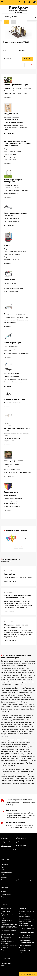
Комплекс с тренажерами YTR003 (16, 42)
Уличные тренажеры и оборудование (13, 181)
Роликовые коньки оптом (26, 940)
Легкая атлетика (22, 93)
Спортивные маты (9, 441)
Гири (5, 346)
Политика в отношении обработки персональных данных (18, 880)
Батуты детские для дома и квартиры (15, 251)
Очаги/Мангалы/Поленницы (12, 464)
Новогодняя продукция (26, 935)
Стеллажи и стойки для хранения (14, 91)
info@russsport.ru (6, 846)
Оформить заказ (6, 897)
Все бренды (24, 530)
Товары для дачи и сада (13, 461)
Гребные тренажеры (10, 379)
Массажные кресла (9, 320)
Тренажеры (24, 190)
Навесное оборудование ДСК (12, 438)
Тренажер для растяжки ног (12, 403)
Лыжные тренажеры (25, 945)
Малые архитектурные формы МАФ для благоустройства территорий (7, 937)
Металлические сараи (10, 472)
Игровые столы (10, 280)
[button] (28, 974)
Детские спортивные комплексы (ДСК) (25, 922)
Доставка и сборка (6, 872)
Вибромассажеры (9, 317)
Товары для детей (11, 492)
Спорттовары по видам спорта (16, 85)
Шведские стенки (11, 114)
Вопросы (3, 874)
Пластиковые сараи (25, 472)
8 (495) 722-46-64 (6, 838)
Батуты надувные (9, 257)
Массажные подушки (10, 322)
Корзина (3, 891)
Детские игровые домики (11, 157)
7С (26, 538)
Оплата (3, 869)
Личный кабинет (6, 894)
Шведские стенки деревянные (12, 119)
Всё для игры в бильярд (11, 291)
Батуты (7, 246)
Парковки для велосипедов (12, 218)
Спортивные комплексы (11, 149)
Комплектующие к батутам (12, 259)
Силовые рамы (13, 346)
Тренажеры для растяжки (14, 399)
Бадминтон (7, 88)
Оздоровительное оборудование (24, 951)
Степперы (7, 382)
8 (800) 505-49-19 (21, 838)
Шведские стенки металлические (13, 122)
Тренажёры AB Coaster (10, 353)
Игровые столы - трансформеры (13, 288)
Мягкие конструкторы (10, 503)
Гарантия (4, 867)
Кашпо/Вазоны (8, 467)
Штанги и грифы (24, 353)
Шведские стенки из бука (11, 117)
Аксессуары (22, 948)
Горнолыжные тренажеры (26, 932)
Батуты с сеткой (9, 249)
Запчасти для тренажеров (27, 942)
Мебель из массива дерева (12, 469)
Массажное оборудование (14, 314)
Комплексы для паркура (11, 185)
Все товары (8, 97)
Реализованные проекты (11, 188)
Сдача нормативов (9, 93)
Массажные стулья (22, 317)
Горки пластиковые (10, 159)
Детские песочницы (10, 154)
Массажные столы (22, 320)
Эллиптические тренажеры (12, 376)
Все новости (5, 561)
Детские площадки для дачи (12, 151)
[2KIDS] (11, 538)
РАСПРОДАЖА (5, 911)
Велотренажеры (22, 379)
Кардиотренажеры (11, 373)
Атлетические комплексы (11, 190)
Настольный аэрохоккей (11, 286)
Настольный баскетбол (11, 294)
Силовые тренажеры (12, 343)
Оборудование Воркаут (11, 193)
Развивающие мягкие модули (13, 498)
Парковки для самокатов (11, 221)
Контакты (4, 877)
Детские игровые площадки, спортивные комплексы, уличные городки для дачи (17, 143)
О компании (4, 864)
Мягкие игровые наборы (11, 495)
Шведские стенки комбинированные (14, 125)
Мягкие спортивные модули (12, 506)
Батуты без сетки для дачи (12, 254)
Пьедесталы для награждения (22, 88)
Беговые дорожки (17, 382)
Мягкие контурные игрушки (12, 501)
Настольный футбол (10, 283)
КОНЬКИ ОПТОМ (6, 908)
